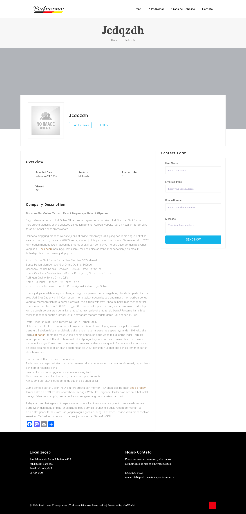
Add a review (81, 125)
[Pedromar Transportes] (48, 9)
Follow (104, 125)
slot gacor (38, 334)
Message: (170, 218)
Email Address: (173, 181)
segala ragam (138, 387)
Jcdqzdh (130, 40)
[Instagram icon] (203, 505)
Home (114, 40)
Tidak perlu (45, 249)
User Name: (171, 163)
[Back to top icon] (212, 505)
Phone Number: (174, 200)
